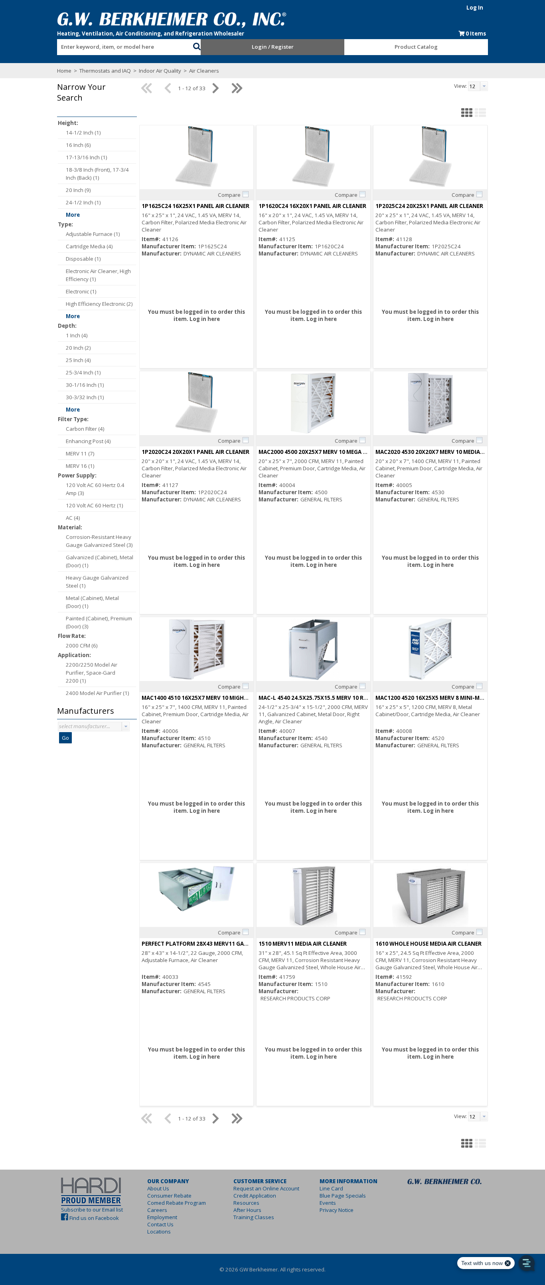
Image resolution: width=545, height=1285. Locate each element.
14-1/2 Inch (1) (83, 132)
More (73, 214)
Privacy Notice (336, 1210)
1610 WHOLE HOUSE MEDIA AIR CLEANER (428, 943)
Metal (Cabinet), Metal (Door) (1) (92, 602)
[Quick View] (196, 157)
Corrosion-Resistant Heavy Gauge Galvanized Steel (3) (99, 540)
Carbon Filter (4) (85, 428)
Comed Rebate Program (176, 1202)
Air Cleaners (203, 70)
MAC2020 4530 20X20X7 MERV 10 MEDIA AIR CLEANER (445, 451)
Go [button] (65, 737)
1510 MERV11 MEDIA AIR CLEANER (303, 943)
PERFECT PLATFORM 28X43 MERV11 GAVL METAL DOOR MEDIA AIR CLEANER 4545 (248, 943)
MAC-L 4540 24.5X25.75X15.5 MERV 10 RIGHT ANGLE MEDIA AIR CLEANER (354, 697)
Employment (162, 1217)
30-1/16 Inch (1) (85, 384)
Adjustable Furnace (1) (93, 234)
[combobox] (125, 45)
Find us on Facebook (94, 1218)
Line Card (331, 1188)
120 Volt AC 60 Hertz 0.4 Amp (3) (95, 489)
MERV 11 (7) (80, 453)
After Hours (247, 1210)
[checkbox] (245, 194)
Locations (159, 1231)
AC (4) (73, 517)
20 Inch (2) (78, 347)
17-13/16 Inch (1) (86, 157)
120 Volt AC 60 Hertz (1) (94, 505)
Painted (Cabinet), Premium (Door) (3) (99, 622)
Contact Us (160, 1224)
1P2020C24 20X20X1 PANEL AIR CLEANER (195, 451)
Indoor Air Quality (160, 70)
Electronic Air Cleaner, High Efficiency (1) (98, 275)
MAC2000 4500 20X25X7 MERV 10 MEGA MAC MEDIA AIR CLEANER (343, 451)
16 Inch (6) (78, 144)
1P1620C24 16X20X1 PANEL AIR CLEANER (312, 206)
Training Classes (253, 1217)
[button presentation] (125, 726)
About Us (158, 1188)
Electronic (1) (81, 291)
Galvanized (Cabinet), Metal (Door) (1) (99, 561)
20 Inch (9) (78, 190)
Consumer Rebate (169, 1195)
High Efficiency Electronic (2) (99, 303)
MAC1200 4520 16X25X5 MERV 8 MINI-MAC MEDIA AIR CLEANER (457, 697)
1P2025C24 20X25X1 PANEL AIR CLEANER (429, 206)
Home (64, 70)
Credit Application (254, 1195)
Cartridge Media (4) (89, 246)
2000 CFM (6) (82, 645)
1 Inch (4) (77, 335)
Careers (157, 1210)
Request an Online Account (266, 1188)
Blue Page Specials (343, 1195)
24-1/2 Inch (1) (83, 202)
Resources (246, 1202)
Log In (474, 7)
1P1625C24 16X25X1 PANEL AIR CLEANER (195, 206)
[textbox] (121, 47)
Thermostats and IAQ (105, 70)
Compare (229, 194)
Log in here (205, 319)
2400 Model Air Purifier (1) (97, 693)
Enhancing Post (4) (88, 441)
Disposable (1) (83, 258)
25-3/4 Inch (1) (83, 372)
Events (328, 1202)
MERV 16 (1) (80, 465)
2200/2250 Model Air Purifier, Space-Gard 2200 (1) (91, 672)
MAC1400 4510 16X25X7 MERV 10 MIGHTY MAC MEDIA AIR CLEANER (229, 697)
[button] (197, 45)
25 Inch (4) (78, 360)
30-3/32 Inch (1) (85, 397)
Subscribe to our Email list (92, 1209)
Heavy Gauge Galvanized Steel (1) (97, 581)
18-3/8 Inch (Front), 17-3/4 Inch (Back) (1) (97, 173)
